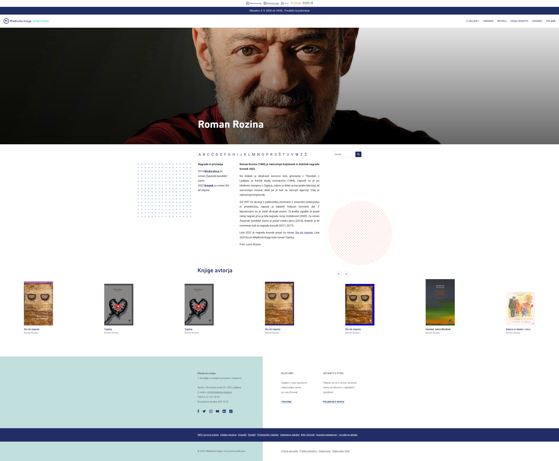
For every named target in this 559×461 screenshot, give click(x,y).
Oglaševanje (325, 451)
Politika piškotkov (308, 451)
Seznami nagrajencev (326, 434)
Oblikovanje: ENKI (341, 451)
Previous (339, 274)
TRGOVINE (286, 402)
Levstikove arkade (348, 434)
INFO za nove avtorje (208, 434)
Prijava (550, 21)
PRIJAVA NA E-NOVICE (333, 402)
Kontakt (537, 21)
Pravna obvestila (289, 451)
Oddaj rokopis (519, 21)
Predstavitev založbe (268, 434)
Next (346, 274)
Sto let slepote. (304, 232)
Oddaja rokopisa (228, 434)
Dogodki (242, 434)
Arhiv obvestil (307, 434)
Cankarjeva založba (289, 434)
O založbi (472, 21)
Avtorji (502, 21)
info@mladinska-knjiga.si (219, 392)
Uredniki (488, 21)
